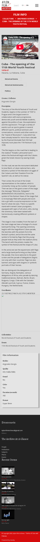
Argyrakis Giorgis (25, 19)
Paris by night (5, 520)
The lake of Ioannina (7, 491)
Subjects (4, 452)
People (4, 447)
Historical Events (11, 79)
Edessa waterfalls (6, 477)
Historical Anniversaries (14, 85)
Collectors (8, 19)
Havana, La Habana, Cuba (13, 73)
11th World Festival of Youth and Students (18, 346)
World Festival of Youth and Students (16, 338)
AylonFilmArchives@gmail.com (12, 430)
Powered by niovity (8, 540)
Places (4, 455)
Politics (8, 91)
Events (4, 457)
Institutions (5, 449)
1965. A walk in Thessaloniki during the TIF (14, 505)
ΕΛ (23, 5)
